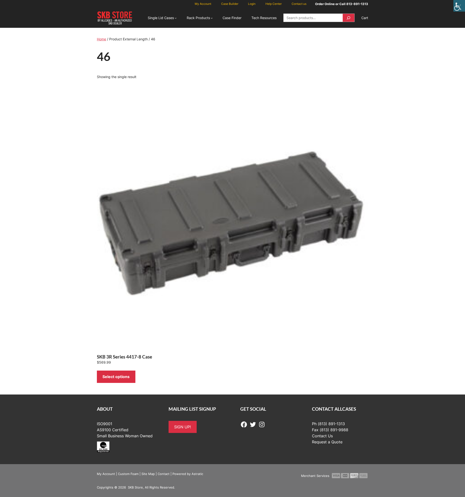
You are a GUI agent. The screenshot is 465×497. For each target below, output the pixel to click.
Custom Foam (128, 474)
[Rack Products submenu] (212, 18)
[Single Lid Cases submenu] (176, 18)
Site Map (148, 474)
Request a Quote (327, 441)
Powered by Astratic (187, 474)
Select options (116, 376)
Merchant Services (315, 476)
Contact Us (322, 435)
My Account (106, 474)
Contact (164, 474)
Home (101, 39)
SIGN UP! (182, 426)
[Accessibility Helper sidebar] (459, 6)
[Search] (348, 18)
